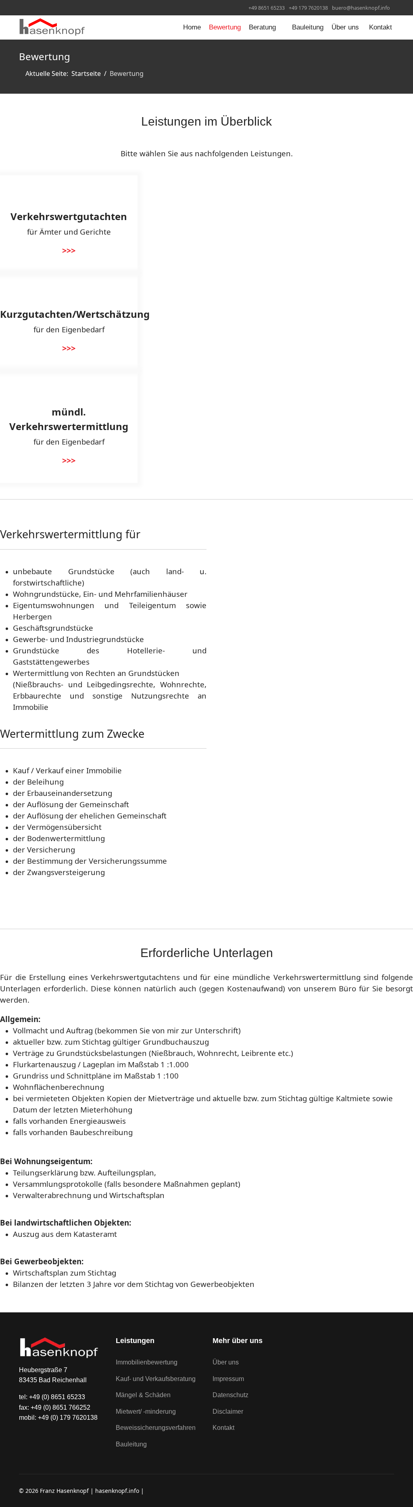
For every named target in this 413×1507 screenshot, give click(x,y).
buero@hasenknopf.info (361, 7)
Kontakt (380, 27)
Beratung (262, 27)
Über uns (345, 27)
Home (192, 27)
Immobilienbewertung (146, 1362)
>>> (68, 250)
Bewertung (225, 27)
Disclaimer (228, 1411)
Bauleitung (307, 27)
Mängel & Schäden (143, 1395)
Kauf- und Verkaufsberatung (156, 1378)
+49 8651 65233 (266, 7)
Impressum (228, 1378)
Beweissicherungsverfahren (156, 1427)
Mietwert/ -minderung (146, 1411)
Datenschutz (230, 1395)
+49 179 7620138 (308, 7)
